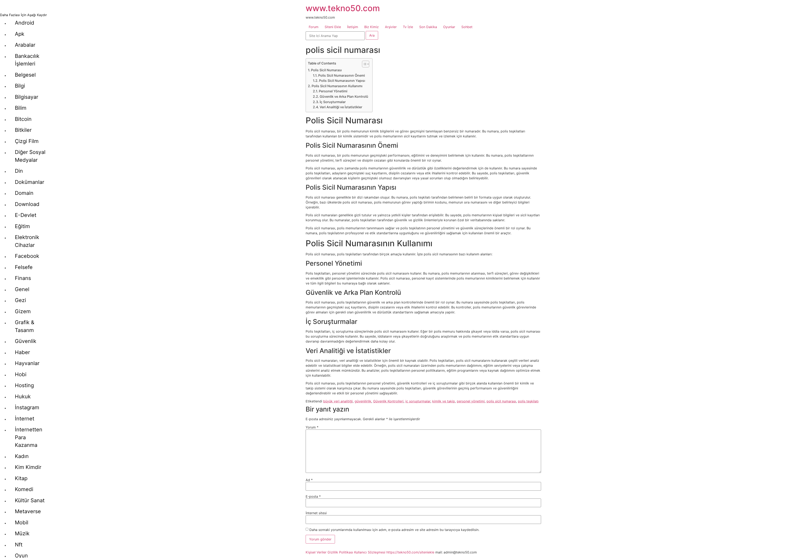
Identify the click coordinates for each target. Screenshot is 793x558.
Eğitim (22, 226)
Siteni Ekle (333, 27)
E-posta (313, 496)
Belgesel (25, 75)
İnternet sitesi (316, 513)
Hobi (20, 374)
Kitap (21, 478)
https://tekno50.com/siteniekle (410, 552)
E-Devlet (25, 215)
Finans (23, 278)
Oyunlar (449, 27)
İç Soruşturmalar (333, 102)
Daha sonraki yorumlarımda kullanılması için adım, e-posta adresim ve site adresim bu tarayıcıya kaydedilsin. (394, 529)
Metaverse (28, 511)
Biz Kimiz (371, 27)
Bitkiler (23, 130)
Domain (24, 193)
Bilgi (20, 86)
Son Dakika (428, 27)
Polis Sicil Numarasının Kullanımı (337, 86)
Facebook (27, 256)
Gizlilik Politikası (340, 552)
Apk (19, 34)
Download (27, 204)
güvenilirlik (363, 401)
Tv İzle (408, 27)
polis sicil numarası (501, 401)
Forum (313, 27)
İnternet (24, 418)
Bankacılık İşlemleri (27, 60)
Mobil (21, 522)
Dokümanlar (29, 182)
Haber (22, 352)
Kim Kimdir (28, 467)
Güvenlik (25, 341)
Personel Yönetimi (333, 91)
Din (19, 171)
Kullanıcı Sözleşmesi (369, 552)
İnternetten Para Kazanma (28, 437)
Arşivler (391, 27)
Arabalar (25, 45)
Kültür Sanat (30, 500)
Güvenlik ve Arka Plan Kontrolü (344, 96)
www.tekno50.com (343, 8)
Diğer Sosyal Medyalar (30, 156)
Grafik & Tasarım (24, 326)
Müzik (22, 533)
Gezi (20, 300)
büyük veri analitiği (338, 401)
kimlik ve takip (443, 401)
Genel (22, 289)
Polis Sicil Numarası (326, 70)
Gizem (23, 311)
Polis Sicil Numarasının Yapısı (342, 81)
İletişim (352, 27)
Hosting (24, 385)
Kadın (22, 456)
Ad (309, 480)
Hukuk (23, 396)
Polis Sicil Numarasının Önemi (341, 75)
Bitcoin (23, 119)
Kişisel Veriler (316, 552)
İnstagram (27, 407)
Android (24, 23)
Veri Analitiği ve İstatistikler (341, 107)
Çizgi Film (27, 141)
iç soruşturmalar (417, 401)
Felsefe (24, 267)
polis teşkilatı (528, 401)
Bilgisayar (26, 97)
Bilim (20, 108)
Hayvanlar (27, 363)
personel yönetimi (471, 401)
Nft (19, 544)
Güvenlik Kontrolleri (388, 401)
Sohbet (466, 27)
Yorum (312, 427)
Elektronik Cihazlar (27, 241)
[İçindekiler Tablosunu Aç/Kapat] (363, 64)
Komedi (24, 489)
